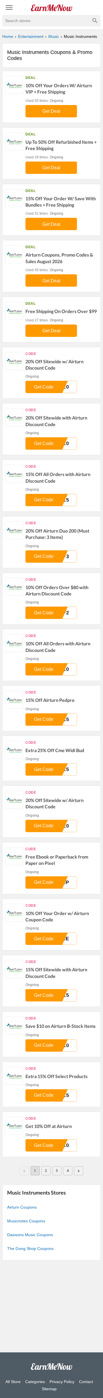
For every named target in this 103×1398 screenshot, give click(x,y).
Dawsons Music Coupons (30, 1234)
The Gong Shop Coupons (30, 1248)
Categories (35, 1381)
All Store (13, 1381)
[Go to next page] (78, 1170)
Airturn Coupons (22, 1207)
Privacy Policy (61, 1381)
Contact (86, 1381)
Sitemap (49, 1389)
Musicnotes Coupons (26, 1221)
